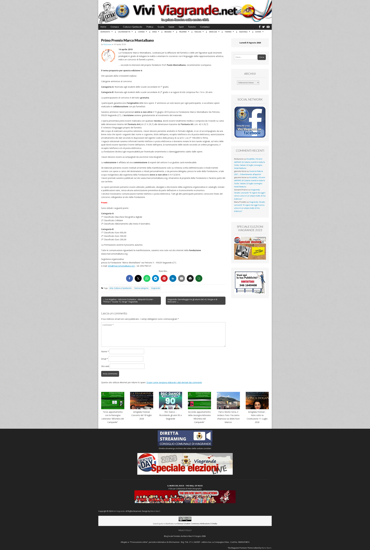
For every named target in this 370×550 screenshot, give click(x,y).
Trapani (228, 32)
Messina (167, 32)
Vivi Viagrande (119, 511)
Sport (181, 27)
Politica (149, 27)
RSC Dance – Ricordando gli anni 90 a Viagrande (170, 415)
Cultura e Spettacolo (132, 27)
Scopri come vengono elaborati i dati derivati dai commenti (174, 382)
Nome (105, 351)
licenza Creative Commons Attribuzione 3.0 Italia (197, 523)
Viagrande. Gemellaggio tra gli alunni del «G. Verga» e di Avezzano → (192, 300)
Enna (154, 32)
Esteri (258, 32)
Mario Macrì (155, 511)
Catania (141, 32)
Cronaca (115, 27)
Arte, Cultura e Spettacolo (121, 288)
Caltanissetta (124, 32)
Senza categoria (141, 288)
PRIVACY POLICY (185, 530)
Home (103, 27)
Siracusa (213, 32)
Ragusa (198, 32)
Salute (171, 27)
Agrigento (105, 32)
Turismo (192, 27)
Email (104, 358)
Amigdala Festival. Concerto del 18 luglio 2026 (141, 415)
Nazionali (243, 32)
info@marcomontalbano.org (121, 266)
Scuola (161, 27)
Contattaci (205, 27)
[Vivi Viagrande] (185, 12)
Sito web (105, 366)
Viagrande (155, 288)
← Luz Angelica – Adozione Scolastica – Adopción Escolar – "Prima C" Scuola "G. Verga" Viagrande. (128, 300)
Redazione (107, 44)
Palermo (183, 32)
